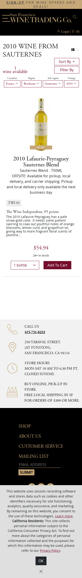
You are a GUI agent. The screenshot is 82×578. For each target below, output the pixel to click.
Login (65, 31)
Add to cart (57, 265)
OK (41, 560)
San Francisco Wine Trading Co (41, 18)
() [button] (78, 31)
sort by (65, 61)
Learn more (64, 516)
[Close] (41, 571)
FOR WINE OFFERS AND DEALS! (41, 4)
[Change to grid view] (77, 50)
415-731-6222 (35, 332)
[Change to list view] (73, 50)
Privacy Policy (50, 550)
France (10, 84)
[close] (75, 17)
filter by (67, 69)
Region (31, 78)
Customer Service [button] (41, 446)
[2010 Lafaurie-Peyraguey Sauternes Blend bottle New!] (41, 124)
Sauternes (51, 84)
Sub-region (53, 78)
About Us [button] (30, 436)
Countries (12, 78)
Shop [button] (25, 426)
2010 (70, 84)
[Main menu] (6, 18)
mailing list (34, 456)
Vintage (71, 78)
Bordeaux (30, 84)
